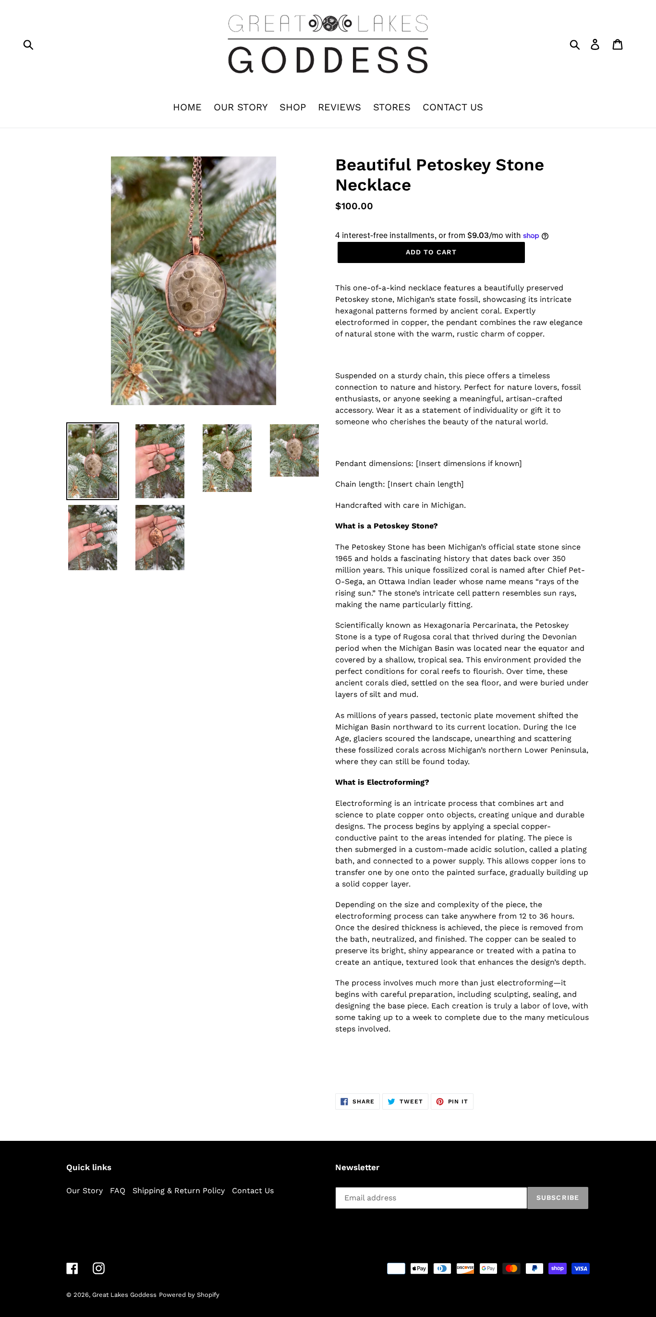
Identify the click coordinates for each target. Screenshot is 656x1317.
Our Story (84, 1190)
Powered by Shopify (189, 1294)
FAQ (117, 1190)
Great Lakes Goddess (124, 1294)
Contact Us (253, 1190)
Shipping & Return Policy (179, 1190)
